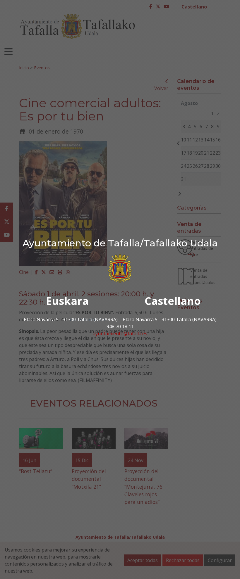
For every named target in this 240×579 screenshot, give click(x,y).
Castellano (173, 301)
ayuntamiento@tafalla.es (120, 333)
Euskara (67, 301)
